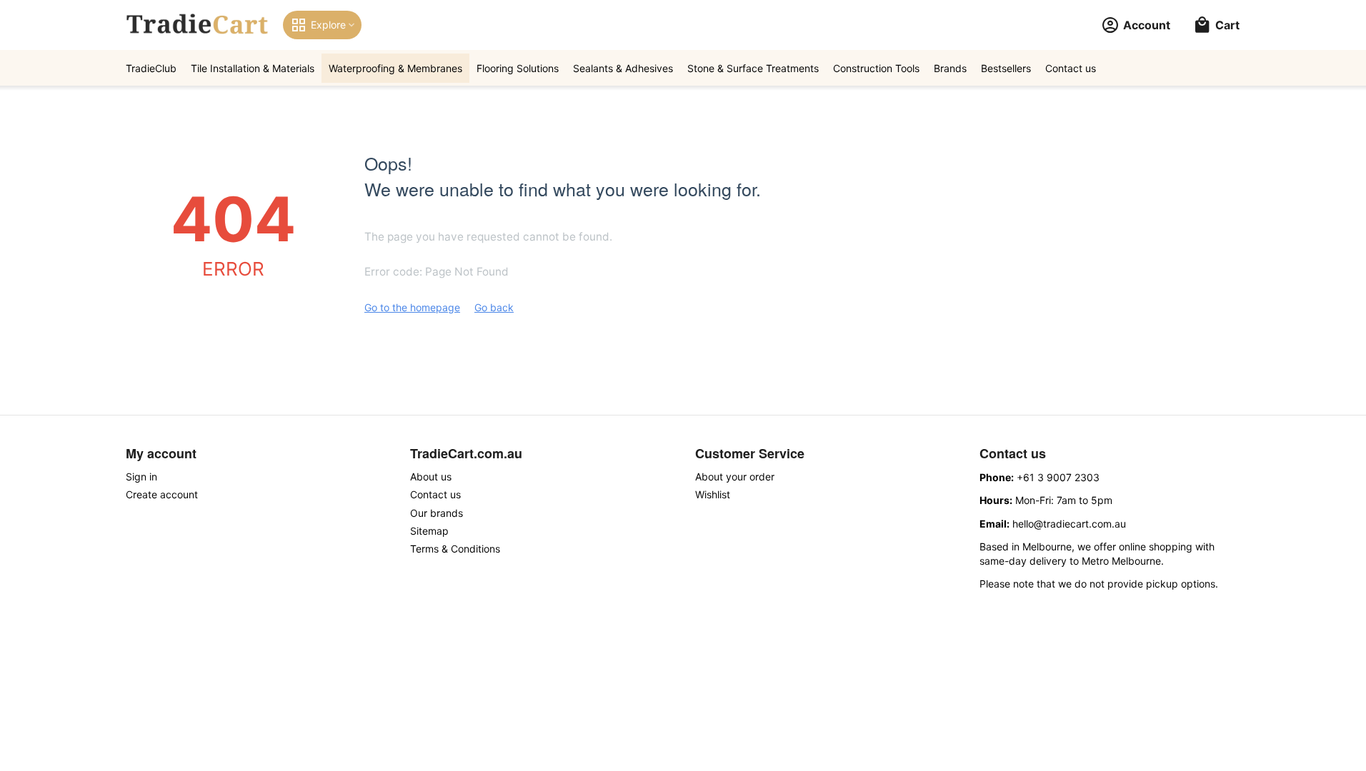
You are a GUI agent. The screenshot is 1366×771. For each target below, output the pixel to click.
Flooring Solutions (518, 68)
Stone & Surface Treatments (753, 68)
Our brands (436, 513)
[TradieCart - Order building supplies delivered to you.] (197, 25)
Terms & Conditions (455, 549)
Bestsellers (1006, 68)
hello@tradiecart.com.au (1069, 524)
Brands (950, 68)
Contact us (1070, 68)
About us (431, 476)
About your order (734, 476)
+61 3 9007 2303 (1058, 477)
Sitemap (429, 531)
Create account (162, 494)
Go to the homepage (412, 307)
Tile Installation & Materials (252, 68)
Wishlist (712, 494)
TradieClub (151, 68)
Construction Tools (876, 68)
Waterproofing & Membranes (395, 68)
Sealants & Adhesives (623, 68)
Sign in (141, 476)
